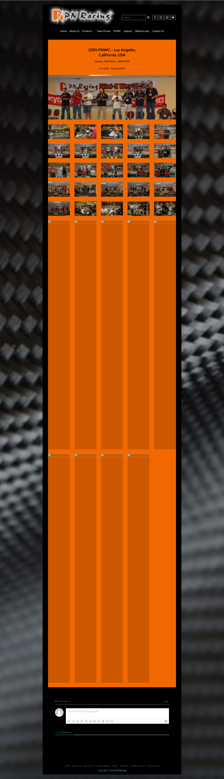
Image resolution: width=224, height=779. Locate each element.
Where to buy (142, 30)
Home (63, 30)
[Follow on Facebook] (155, 17)
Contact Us (158, 30)
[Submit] (148, 17)
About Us (74, 30)
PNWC (117, 30)
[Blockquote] (94, 721)
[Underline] (77, 721)
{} (107, 721)
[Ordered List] (86, 721)
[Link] (103, 721)
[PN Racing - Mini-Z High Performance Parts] (82, 15)
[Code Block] (99, 721)
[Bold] (69, 721)
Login (166, 701)
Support (128, 30)
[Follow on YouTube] (173, 17)
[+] (111, 721)
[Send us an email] (167, 17)
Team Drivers (104, 30)
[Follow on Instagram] (161, 17)
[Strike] (82, 721)
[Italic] (73, 721)
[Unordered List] (90, 721)
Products (87, 30)
